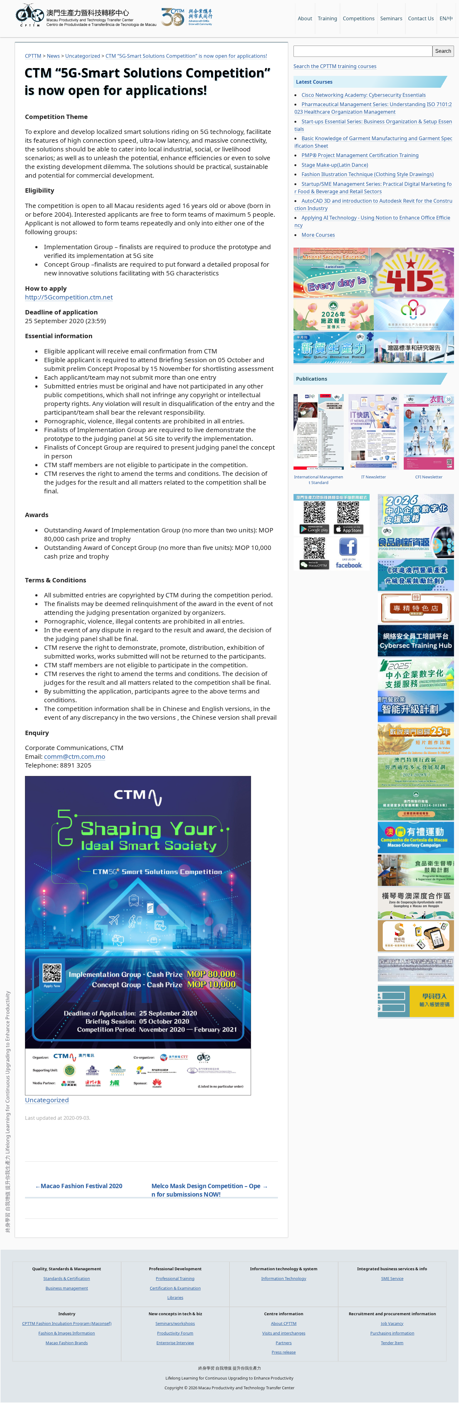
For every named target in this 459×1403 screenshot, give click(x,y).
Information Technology (283, 1278)
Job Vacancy (392, 1323)
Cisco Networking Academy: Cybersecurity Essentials (364, 94)
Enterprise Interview (175, 1343)
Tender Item (392, 1343)
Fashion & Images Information (66, 1333)
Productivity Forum (175, 1333)
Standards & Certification (66, 1278)
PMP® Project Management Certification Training (360, 155)
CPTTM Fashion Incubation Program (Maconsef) (66, 1323)
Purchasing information (392, 1333)
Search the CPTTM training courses (335, 66)
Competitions (359, 18)
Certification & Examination (175, 1288)
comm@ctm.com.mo (74, 756)
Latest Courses (314, 81)
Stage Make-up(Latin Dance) (335, 164)
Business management (67, 1288)
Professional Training (175, 1278)
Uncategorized (47, 1099)
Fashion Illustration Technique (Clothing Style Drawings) (368, 174)
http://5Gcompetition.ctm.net (69, 297)
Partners (284, 1343)
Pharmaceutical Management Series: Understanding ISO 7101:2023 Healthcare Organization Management (373, 108)
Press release (284, 1352)
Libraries (175, 1297)
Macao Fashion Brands (67, 1343)
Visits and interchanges (283, 1333)
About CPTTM (284, 1323)
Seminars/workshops (175, 1323)
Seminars (391, 18)
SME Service (392, 1278)
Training (327, 18)
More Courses (318, 234)
